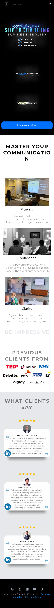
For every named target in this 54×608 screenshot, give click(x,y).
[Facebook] (12, 589)
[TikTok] (42, 589)
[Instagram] (19, 589)
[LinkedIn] (27, 589)
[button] (50, 4)
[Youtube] (34, 589)
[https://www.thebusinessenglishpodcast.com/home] (27, 73)
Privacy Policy (33, 597)
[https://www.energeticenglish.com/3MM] (27, 102)
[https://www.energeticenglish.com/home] (16, 4)
